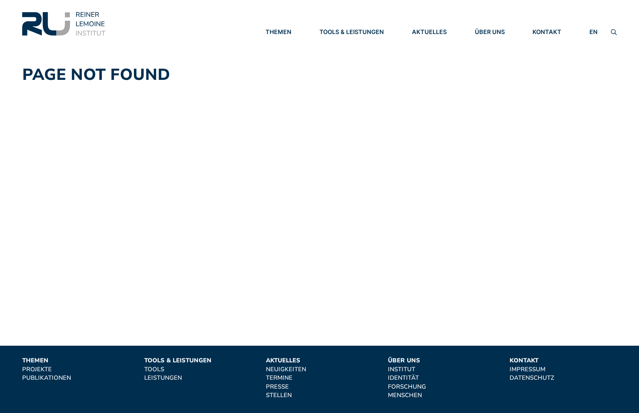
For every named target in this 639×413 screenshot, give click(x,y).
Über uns (490, 31)
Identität (490, 53)
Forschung (494, 63)
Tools (329, 42)
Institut (488, 42)
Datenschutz (554, 53)
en (593, 31)
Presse (423, 63)
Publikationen (290, 53)
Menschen (492, 73)
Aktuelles (429, 31)
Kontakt (546, 31)
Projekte (280, 42)
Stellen (425, 73)
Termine (425, 53)
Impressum (550, 42)
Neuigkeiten (432, 42)
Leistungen (338, 53)
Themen (278, 31)
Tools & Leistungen (352, 31)
